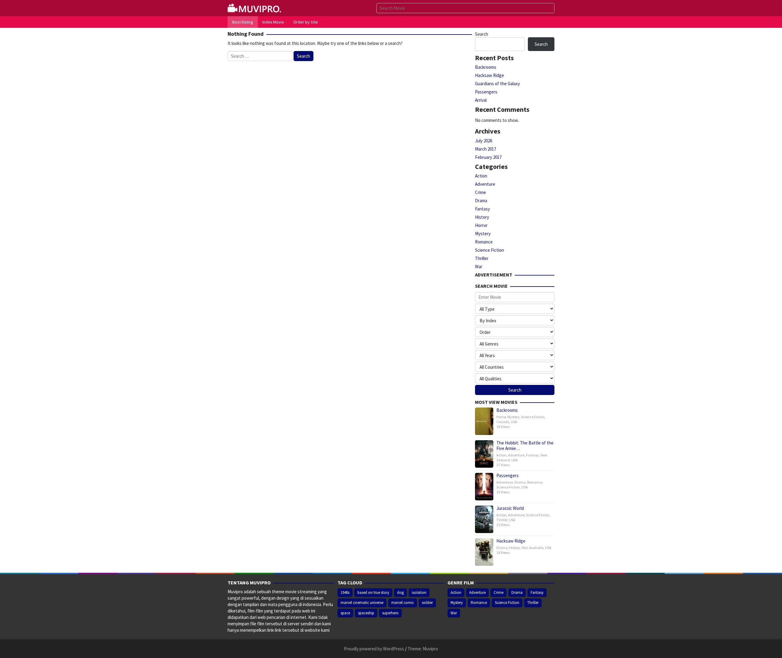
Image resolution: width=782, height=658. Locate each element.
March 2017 (485, 149)
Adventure (485, 184)
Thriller (481, 258)
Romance (484, 242)
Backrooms (485, 67)
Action (481, 176)
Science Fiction (489, 250)
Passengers (486, 92)
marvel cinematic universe (362, 602)
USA (514, 421)
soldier (427, 602)
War (478, 266)
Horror (481, 225)
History (482, 217)
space (345, 613)
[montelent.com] (255, 7)
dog (400, 592)
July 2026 (483, 141)
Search (481, 34)
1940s (345, 592)
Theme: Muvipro (422, 649)
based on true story (373, 592)
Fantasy (482, 209)
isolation (419, 592)
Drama (481, 200)
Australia (536, 547)
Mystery (483, 233)
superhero (390, 613)
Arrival (481, 100)
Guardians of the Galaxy (497, 83)
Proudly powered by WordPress (374, 649)
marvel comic (402, 602)
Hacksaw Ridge (489, 75)
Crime (480, 192)
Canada (502, 421)
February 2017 (488, 157)
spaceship (366, 613)
